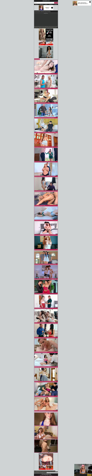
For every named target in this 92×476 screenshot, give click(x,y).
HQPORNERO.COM (46, 0)
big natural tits (45, 27)
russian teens (36, 472)
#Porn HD (41, 4)
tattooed (40, 27)
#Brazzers (36, 4)
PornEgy (55, 4)
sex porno (35, 471)
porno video (49, 471)
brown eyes (55, 27)
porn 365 (46, 471)
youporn (38, 471)
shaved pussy (36, 27)
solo (42, 27)
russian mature (53, 471)
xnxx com (39, 472)
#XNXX (46, 4)
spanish (48, 27)
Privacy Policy (46, 475)
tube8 (42, 472)
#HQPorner (50, 4)
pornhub (57, 471)
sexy (44, 471)
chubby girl (51, 27)
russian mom (44, 472)
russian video (41, 471)
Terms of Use (42, 475)
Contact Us (50, 475)
